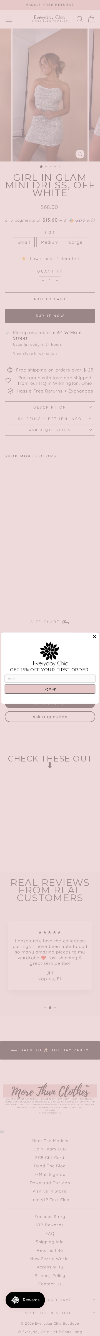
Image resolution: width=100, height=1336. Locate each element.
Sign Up (50, 689)
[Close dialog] (94, 636)
